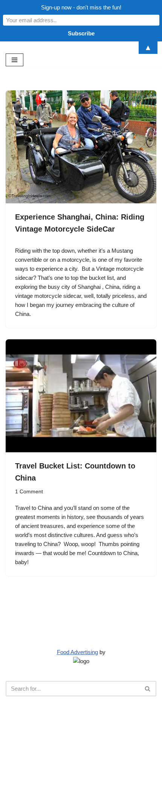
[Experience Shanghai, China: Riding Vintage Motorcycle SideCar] (81, 146)
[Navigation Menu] (14, 59)
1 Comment (29, 491)
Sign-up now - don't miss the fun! (81, 7)
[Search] (147, 688)
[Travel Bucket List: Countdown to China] (81, 395)
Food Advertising (77, 652)
